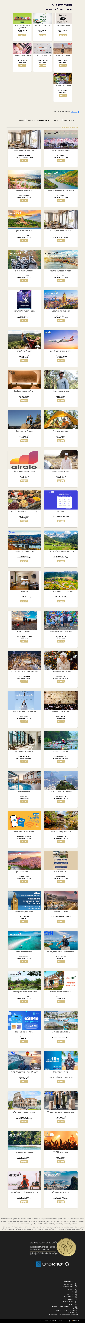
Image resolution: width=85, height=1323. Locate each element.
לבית (71, 1304)
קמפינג (21, 120)
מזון (71, 1291)
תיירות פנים (73, 120)
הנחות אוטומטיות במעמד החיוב (62, 1306)
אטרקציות (69, 1289)
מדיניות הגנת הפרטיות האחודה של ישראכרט (63, 1315)
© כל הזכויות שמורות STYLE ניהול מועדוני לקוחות (54, 1321)
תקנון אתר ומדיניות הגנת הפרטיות (67, 1310)
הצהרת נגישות (73, 1313)
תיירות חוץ (57, 120)
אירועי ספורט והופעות (44, 120)
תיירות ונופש (68, 1296)
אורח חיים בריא (68, 1301)
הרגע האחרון (31, 120)
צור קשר (75, 1308)
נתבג (65, 120)
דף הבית (74, 112)
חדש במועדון (68, 1281)
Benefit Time (68, 1284)
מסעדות (70, 1294)
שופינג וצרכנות (68, 1286)
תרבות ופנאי (69, 1299)
